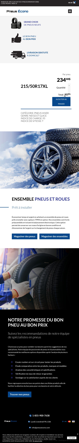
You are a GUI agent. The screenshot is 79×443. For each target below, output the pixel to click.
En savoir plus (37, 441)
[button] (70, 11)
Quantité (61, 87)
